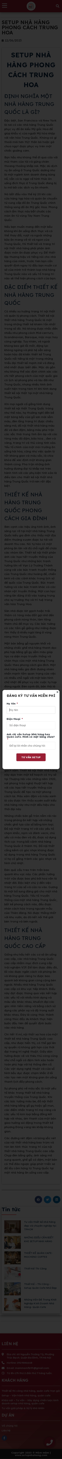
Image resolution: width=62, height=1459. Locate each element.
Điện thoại (14, 719)
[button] (57, 692)
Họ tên (11, 703)
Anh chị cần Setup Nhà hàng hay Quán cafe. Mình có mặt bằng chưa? (31, 735)
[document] (31, 729)
